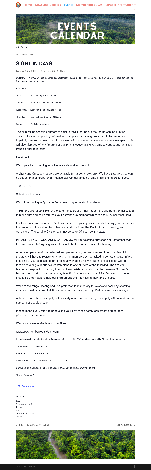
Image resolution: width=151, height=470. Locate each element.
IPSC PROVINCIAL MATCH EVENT (33, 425)
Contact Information (119, 5)
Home (28, 5)
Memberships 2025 (89, 5)
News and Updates (48, 5)
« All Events (21, 47)
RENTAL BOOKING (124, 425)
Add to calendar (28, 386)
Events (68, 5)
